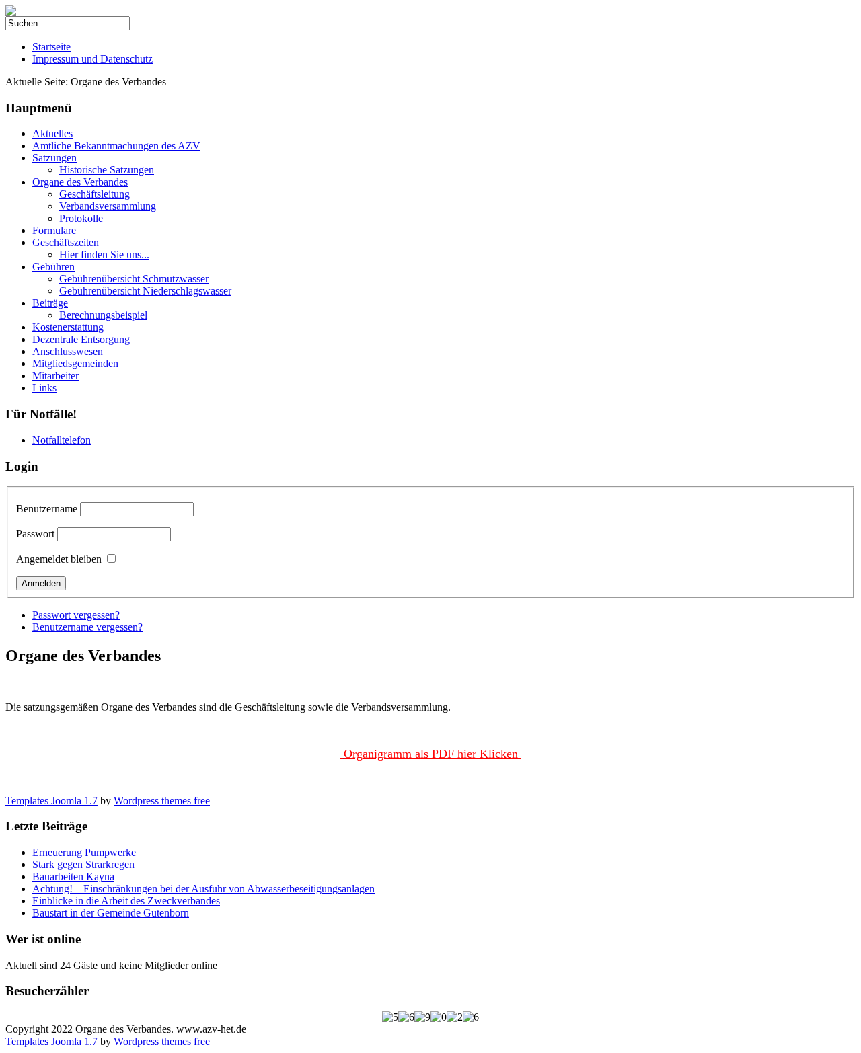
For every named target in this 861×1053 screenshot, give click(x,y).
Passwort (35, 533)
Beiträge (50, 303)
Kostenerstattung (68, 327)
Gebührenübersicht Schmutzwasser (134, 278)
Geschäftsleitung (94, 194)
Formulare (54, 230)
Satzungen (54, 157)
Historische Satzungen (106, 170)
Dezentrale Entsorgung (81, 339)
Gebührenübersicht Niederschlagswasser (145, 291)
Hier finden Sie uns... (104, 254)
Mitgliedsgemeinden (75, 363)
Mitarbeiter (55, 375)
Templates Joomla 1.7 (51, 800)
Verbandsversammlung (107, 206)
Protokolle (81, 218)
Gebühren (53, 266)
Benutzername (46, 508)
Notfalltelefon (61, 440)
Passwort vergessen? (76, 615)
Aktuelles (52, 133)
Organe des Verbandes (80, 182)
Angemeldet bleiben (59, 559)
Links (44, 387)
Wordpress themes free (162, 800)
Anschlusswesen (67, 351)
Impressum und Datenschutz (92, 59)
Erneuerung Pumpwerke (84, 852)
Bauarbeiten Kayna (73, 876)
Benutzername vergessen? (87, 627)
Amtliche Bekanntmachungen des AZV (116, 145)
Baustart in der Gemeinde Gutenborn (110, 913)
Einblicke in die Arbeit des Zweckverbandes (126, 900)
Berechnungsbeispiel (103, 315)
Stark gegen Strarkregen (83, 864)
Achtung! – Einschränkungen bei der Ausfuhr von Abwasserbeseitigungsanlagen (203, 888)
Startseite (51, 46)
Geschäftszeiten (65, 242)
